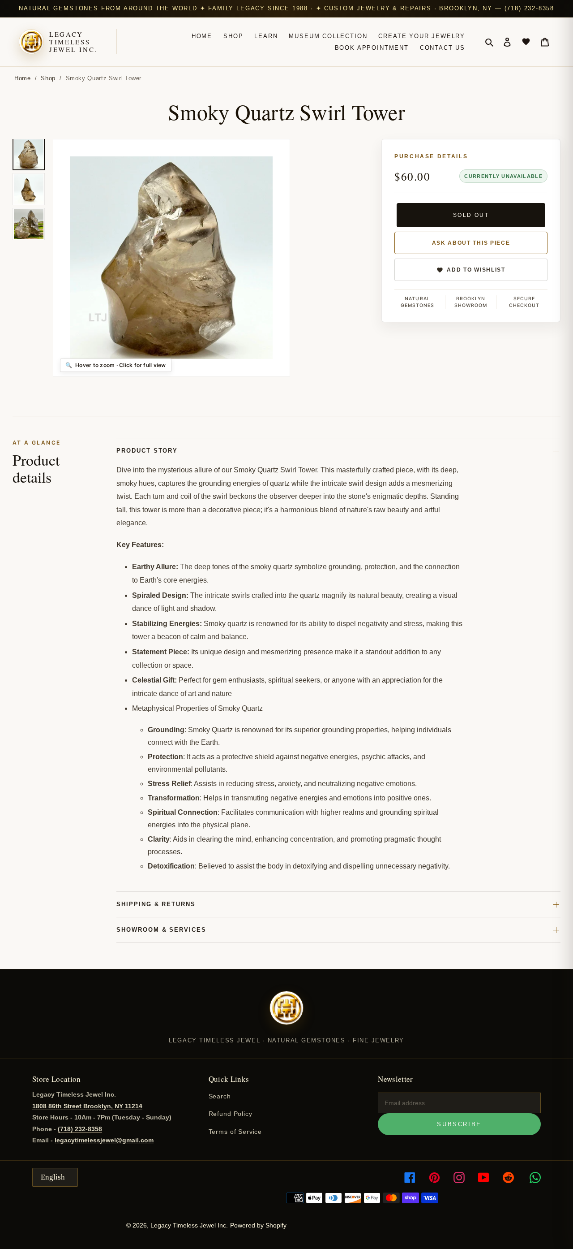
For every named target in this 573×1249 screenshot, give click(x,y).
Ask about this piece (471, 243)
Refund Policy (230, 1113)
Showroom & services (161, 929)
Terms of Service (235, 1131)
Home (22, 78)
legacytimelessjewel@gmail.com (104, 1140)
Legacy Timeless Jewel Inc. (73, 42)
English (53, 1177)
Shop (48, 78)
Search (220, 1096)
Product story (147, 450)
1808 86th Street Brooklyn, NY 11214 (87, 1106)
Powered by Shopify (258, 1225)
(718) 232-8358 (80, 1128)
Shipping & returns (156, 904)
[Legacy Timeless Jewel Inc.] (286, 1014)
